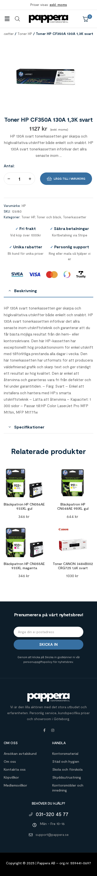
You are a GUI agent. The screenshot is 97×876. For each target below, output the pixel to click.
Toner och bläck (49, 217)
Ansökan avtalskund (20, 753)
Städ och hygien (65, 761)
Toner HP (24, 33)
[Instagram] (52, 730)
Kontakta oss (15, 769)
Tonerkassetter (74, 217)
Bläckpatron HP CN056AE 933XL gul (24, 506)
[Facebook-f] (44, 730)
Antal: (9, 165)
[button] (7, 19)
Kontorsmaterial (65, 753)
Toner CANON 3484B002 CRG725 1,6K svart (73, 566)
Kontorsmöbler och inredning (67, 787)
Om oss (10, 761)
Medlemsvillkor (15, 785)
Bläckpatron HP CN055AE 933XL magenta (24, 566)
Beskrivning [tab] (25, 290)
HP (24, 206)
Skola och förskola (67, 769)
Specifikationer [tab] (29, 426)
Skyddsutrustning (66, 777)
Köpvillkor (11, 777)
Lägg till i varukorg (69, 178)
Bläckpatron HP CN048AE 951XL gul (73, 506)
